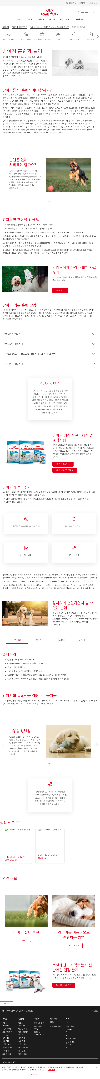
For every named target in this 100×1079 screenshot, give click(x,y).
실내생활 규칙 (17, 101)
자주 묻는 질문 (55, 1026)
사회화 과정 (47, 124)
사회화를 (56, 619)
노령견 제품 (22, 1044)
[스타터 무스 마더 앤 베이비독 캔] (17, 846)
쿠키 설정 (6, 1004)
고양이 (5, 1019)
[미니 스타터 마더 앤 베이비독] (50, 846)
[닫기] (96, 1067)
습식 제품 (5, 1041)
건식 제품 (5, 1038)
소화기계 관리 (7, 1047)
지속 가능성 (70, 1026)
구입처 (37, 1019)
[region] (50, 1071)
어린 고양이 (6, 1029)
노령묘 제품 (6, 1044)
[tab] (17, 639)
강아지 (21, 1019)
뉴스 (67, 1035)
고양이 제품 (6, 1054)
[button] (97, 36)
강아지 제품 (22, 1054)
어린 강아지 (22, 1029)
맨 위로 (94, 1011)
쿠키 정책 (51, 1070)
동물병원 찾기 (39, 1023)
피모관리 (5, 1051)
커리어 (68, 1047)
